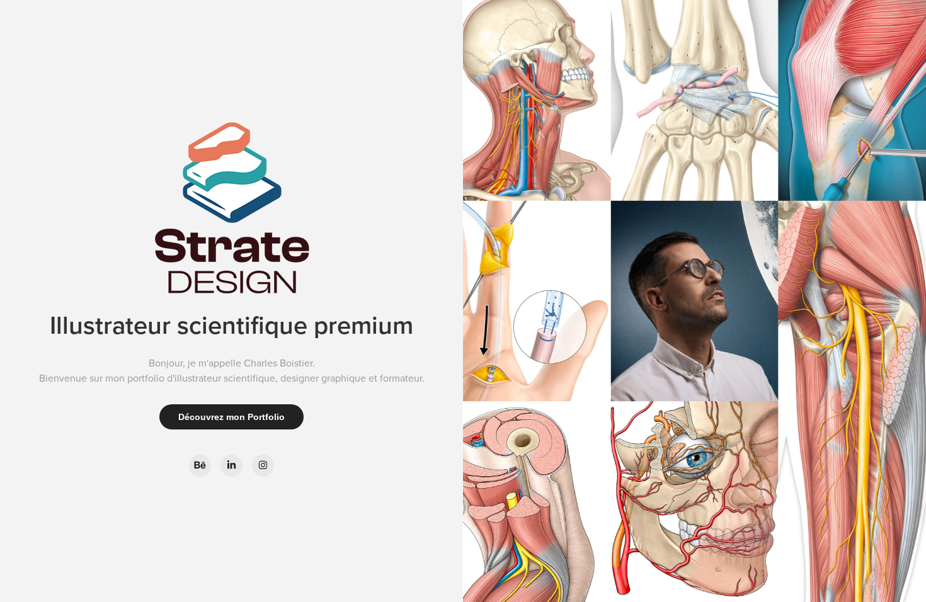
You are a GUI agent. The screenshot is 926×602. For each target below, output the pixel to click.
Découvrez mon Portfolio (231, 417)
